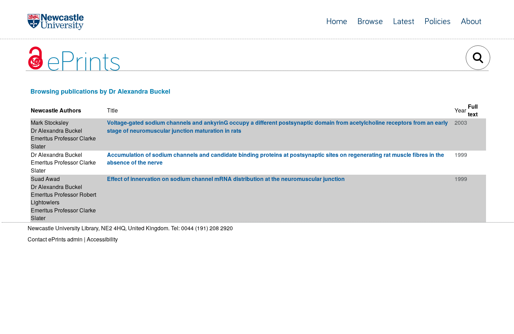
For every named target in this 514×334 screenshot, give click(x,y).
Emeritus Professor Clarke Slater (63, 142)
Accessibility (102, 239)
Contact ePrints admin (55, 239)
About (471, 21)
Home (336, 21)
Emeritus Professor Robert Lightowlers (63, 198)
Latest (403, 21)
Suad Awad (45, 179)
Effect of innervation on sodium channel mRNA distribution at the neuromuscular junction (226, 179)
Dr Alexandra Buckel (56, 130)
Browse (370, 21)
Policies (437, 21)
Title (112, 110)
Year (460, 110)
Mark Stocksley (50, 122)
